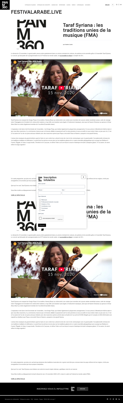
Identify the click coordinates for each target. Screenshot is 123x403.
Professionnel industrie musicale (49, 202)
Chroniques (80, 5)
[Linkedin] (119, 399)
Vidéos (73, 5)
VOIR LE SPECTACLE (18, 195)
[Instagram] (118, 5)
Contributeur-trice (46, 206)
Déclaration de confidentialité (12, 399)
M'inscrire (82, 388)
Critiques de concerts (43, 5)
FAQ (32, 399)
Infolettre (36, 399)
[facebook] (116, 5)
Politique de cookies (25, 399)
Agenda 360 (54, 5)
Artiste (43, 210)
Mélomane (44, 199)
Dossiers (87, 5)
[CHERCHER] (113, 5)
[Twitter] (113, 399)
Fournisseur (44, 208)
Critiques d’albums (30, 5)
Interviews (62, 5)
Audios (68, 5)
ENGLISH (107, 4)
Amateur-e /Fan (45, 204)
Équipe (41, 399)
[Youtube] (120, 5)
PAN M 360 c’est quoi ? (49, 399)
